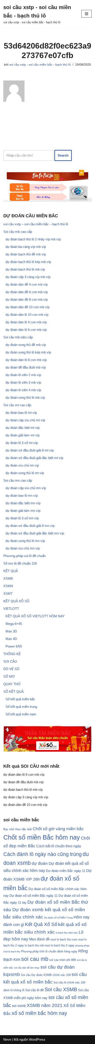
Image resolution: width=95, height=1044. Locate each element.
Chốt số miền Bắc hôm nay (41, 837)
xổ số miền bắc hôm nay (39, 1013)
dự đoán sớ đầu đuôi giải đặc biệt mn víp (35, 533)
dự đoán (40, 863)
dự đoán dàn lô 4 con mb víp (26, 322)
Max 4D (11, 639)
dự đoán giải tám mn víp (23, 510)
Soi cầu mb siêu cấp (18, 337)
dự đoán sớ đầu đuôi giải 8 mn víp (30, 526)
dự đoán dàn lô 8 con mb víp (26, 360)
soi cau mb (34, 959)
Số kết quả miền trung (21, 706)
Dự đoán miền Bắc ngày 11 (65, 871)
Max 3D (11, 631)
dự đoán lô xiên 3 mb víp (23, 382)
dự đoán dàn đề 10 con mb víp (27, 307)
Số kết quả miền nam (21, 714)
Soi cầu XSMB (61, 989)
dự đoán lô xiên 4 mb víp (23, 390)
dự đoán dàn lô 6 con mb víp (26, 330)
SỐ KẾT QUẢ (13, 691)
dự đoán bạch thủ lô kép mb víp (28, 262)
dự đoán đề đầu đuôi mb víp (26, 367)
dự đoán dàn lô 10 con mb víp (27, 314)
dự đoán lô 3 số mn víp (22, 518)
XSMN (8, 586)
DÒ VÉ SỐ (11, 669)
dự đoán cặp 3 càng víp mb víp (28, 277)
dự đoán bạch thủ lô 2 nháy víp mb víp (33, 239)
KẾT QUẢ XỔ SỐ (16, 601)
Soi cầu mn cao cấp (17, 480)
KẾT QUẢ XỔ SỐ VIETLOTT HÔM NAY (35, 616)
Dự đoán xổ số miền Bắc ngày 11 (34, 895)
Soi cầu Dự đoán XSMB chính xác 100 (46, 975)
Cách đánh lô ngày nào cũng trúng (42, 854)
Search (63, 155)
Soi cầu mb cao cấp (17, 232)
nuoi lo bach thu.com (64, 939)
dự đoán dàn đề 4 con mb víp (27, 284)
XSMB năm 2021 (45, 1005)
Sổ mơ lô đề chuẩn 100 (20, 563)
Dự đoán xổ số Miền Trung (58, 917)
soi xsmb (19, 1006)
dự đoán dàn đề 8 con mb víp (27, 299)
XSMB (8, 578)
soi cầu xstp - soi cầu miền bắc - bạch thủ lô (40, 64)
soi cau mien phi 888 (62, 960)
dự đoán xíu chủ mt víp (22, 465)
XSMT (8, 593)
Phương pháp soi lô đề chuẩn (24, 556)
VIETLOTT (11, 608)
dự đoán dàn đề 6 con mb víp (27, 292)
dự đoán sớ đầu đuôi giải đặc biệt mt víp (34, 458)
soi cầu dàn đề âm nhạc (27, 967)
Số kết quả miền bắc (20, 699)
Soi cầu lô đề (34, 990)
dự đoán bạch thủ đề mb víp (26, 254)
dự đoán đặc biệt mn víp (23, 503)
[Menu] (86, 14)
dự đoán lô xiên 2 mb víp (23, 375)
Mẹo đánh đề (39, 939)
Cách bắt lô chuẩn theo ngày (58, 846)
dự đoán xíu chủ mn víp (23, 548)
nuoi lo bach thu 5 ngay (59, 945)
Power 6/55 (14, 646)
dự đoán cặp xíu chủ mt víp (25, 420)
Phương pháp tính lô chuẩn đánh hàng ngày (49, 951)
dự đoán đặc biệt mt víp (23, 428)
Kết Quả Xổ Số (41, 924)
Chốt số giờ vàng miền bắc (58, 828)
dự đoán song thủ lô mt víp (25, 473)
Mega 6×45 (14, 624)
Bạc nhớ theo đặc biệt (17, 829)
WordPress (37, 1039)
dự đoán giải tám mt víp (23, 435)
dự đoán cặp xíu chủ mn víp (26, 488)
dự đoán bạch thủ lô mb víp (25, 269)
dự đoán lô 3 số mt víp (22, 443)
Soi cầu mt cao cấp (17, 405)
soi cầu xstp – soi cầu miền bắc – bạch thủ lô (35, 224)
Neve (7, 1039)
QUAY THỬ (12, 684)
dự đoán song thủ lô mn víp (25, 541)
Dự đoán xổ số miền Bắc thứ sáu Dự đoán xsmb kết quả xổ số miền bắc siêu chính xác (45, 909)
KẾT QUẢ (10, 571)
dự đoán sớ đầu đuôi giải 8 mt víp (30, 450)
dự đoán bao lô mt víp (21, 412)
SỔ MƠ (9, 676)
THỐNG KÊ (12, 654)
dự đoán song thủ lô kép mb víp (28, 352)
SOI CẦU (10, 661)
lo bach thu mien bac (67, 932)
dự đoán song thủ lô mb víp (25, 397)
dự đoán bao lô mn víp (22, 495)
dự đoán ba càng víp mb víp (26, 247)
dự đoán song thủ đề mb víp (26, 345)
